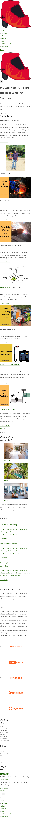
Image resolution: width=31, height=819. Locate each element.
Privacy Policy (3, 788)
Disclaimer (2, 790)
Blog (2, 41)
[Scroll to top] (1, 794)
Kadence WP (4, 779)
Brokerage (4, 46)
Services (4, 33)
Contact (3, 38)
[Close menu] (0, 797)
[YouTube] (7, 774)
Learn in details (5, 220)
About (3, 36)
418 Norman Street (7, 44)
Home (3, 31)
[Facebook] (1, 51)
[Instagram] (3, 51)
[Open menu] (1, 81)
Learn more (4, 142)
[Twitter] (3, 774)
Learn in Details (5, 343)
